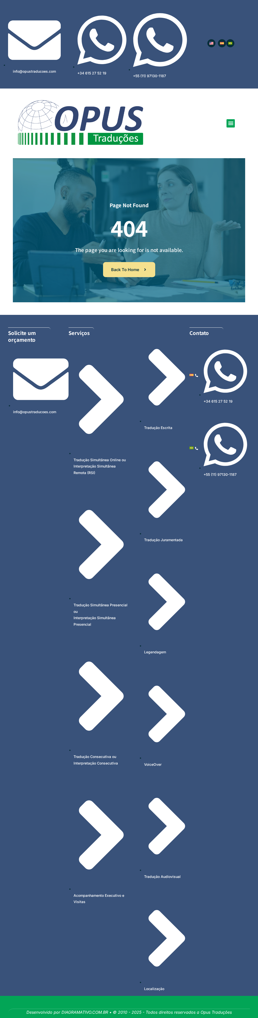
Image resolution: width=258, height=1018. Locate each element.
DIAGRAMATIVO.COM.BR (84, 1012)
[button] (231, 123)
